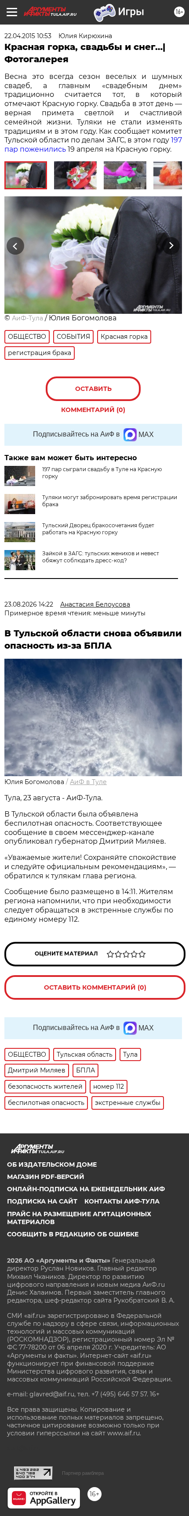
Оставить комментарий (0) (93, 393)
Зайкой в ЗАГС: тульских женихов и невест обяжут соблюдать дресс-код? (100, 557)
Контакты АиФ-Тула (122, 1201)
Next (171, 245)
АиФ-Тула (27, 318)
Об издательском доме (52, 1164)
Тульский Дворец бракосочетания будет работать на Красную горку (98, 529)
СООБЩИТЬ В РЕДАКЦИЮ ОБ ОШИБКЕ (72, 1234)
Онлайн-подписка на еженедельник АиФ (86, 1189)
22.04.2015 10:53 (27, 36)
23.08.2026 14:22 (28, 604)
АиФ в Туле (88, 782)
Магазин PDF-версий (45, 1177)
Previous (14, 245)
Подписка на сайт (42, 1201)
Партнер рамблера (83, 1473)
